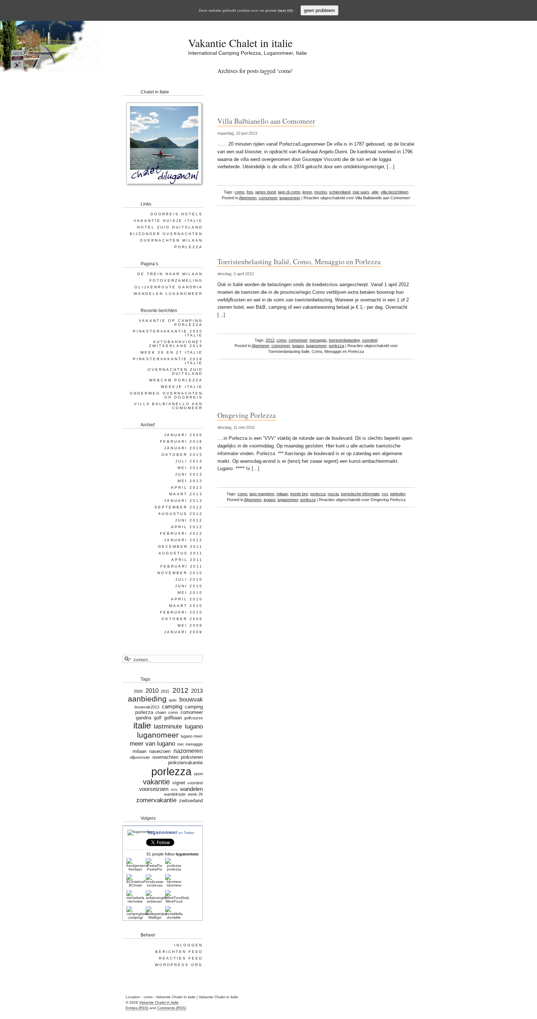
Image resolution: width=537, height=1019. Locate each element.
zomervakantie (156, 800)
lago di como (289, 192)
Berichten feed (179, 952)
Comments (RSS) (171, 1008)
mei (180, 744)
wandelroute (175, 794)
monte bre (299, 494)
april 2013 (187, 487)
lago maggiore (262, 494)
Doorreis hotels (177, 214)
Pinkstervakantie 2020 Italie (168, 333)
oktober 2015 (182, 455)
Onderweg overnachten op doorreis (166, 395)
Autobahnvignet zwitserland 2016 (176, 344)
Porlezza (188, 247)
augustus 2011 (181, 553)
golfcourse (193, 718)
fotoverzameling (176, 280)
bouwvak (191, 699)
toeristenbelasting (344, 340)
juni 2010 (189, 586)
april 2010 (187, 599)
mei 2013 (190, 481)
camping (172, 707)
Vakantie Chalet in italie (240, 42)
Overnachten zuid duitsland (175, 372)
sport (198, 774)
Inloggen (188, 945)
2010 (152, 690)
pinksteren (192, 757)
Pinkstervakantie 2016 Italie (168, 361)
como (239, 192)
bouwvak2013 (146, 707)
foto (250, 192)
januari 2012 (183, 540)
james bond (265, 192)
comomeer (268, 198)
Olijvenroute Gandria (168, 287)
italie (142, 725)
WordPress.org (179, 965)
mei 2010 (190, 593)
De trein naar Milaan (170, 274)
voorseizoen (153, 789)
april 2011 (187, 560)
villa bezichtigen (394, 192)
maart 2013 (186, 494)
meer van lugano (152, 743)
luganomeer (289, 198)
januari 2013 (183, 501)
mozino (320, 192)
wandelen (191, 789)
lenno (307, 192)
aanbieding (147, 699)
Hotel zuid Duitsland (170, 227)
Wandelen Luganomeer (168, 294)
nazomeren (188, 750)
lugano (298, 345)
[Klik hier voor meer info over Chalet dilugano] (163, 188)
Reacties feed (181, 958)
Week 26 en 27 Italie (171, 352)
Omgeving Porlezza (246, 415)
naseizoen (160, 751)
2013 (197, 691)
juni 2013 (189, 474)
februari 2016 (181, 441)
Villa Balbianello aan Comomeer (266, 121)
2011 (165, 691)
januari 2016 (183, 448)
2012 (270, 340)
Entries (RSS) (137, 1008)
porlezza (336, 345)
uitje (375, 192)
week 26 (195, 794)
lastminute (168, 726)
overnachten (165, 757)
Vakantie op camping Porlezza (171, 323)
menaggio (318, 340)
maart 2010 (186, 606)
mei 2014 (190, 468)
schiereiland (339, 192)
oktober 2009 (182, 619)
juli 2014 (189, 461)
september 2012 (179, 507)
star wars (361, 192)
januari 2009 (183, 632)
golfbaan (173, 717)
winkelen (397, 494)
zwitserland (191, 800)
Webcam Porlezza (176, 380)
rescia (333, 494)
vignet (178, 782)
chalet (160, 712)
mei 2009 (190, 625)
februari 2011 (181, 566)
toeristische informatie (360, 494)
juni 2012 (189, 520)
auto (172, 700)
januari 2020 (183, 435)
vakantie (156, 782)
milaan (282, 494)
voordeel (369, 340)
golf (157, 717)
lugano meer (192, 736)
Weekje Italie (182, 387)
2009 (138, 691)
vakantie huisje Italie (168, 221)
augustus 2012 (180, 514)
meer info (285, 10)
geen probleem (319, 10)
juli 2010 (189, 579)
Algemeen (247, 198)
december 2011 (180, 547)
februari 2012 (181, 533)
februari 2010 (181, 612)
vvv (385, 494)
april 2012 (187, 527)
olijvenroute (140, 757)
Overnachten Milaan (171, 240)
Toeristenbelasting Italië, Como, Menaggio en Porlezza (299, 261)
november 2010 (180, 573)
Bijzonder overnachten (166, 234)
